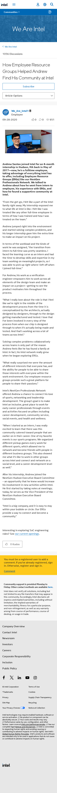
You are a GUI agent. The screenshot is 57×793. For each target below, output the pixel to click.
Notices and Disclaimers (25, 726)
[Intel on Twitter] (11, 678)
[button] (6, 544)
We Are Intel (11, 46)
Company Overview (13, 626)
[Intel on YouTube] (27, 678)
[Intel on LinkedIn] (19, 678)
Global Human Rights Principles (15, 733)
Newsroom (8, 638)
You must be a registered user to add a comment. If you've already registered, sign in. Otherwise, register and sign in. (28, 562)
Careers (6, 650)
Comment (9, 571)
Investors (7, 644)
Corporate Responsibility (16, 656)
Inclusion (7, 662)
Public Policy (9, 668)
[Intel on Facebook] (3, 678)
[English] (44, 4)
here (50, 587)
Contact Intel (9, 632)
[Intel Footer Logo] (6, 765)
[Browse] (11, 14)
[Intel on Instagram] (35, 678)
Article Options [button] (13, 95)
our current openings (27, 533)
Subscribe (28, 86)
